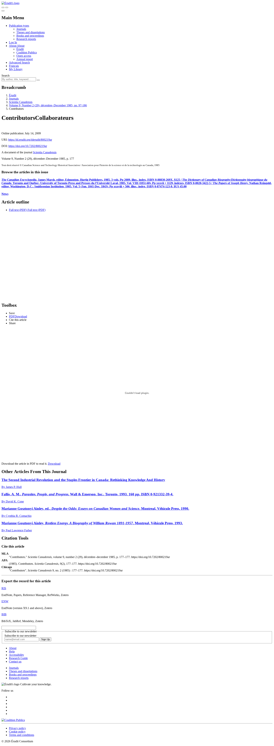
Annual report (24, 59)
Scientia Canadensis (20, 102)
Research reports (26, 39)
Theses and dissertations (30, 32)
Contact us (15, 661)
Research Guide (18, 658)
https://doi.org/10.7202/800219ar (27, 146)
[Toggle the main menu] (2, 10)
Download (54, 463)
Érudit (20, 49)
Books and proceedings (30, 35)
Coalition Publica (26, 52)
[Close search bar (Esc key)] (6, 7)
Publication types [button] (19, 25)
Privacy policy (17, 728)
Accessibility (16, 654)
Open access (23, 55)
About (20, 45)
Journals (21, 29)
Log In (13, 42)
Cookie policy (17, 731)
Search (5, 75)
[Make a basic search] (2, 7)
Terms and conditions (21, 734)
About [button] (13, 45)
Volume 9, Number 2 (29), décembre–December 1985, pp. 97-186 (48, 105)
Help (12, 651)
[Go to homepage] (10, 3)
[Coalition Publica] (13, 720)
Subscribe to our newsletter (20, 635)
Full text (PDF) (18, 209)
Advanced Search (19, 62)
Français (14, 65)
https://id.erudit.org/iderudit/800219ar (30, 139)
